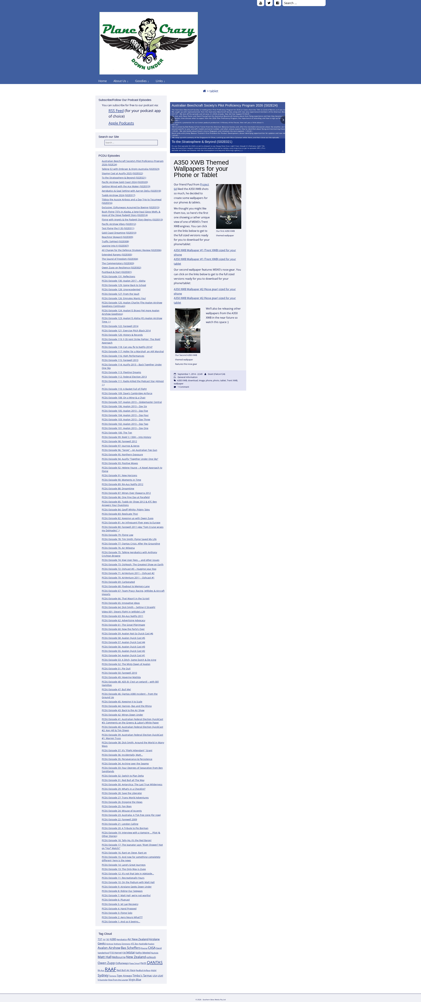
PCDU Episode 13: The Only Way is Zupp (124, 869)
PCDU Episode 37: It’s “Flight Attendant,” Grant (127, 750)
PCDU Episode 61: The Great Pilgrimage (123, 624)
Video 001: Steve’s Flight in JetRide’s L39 (123, 611)
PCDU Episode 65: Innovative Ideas (121, 602)
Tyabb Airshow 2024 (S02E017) (118, 195)
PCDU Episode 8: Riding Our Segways (122, 891)
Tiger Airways (124, 975)
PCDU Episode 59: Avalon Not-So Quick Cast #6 (127, 633)
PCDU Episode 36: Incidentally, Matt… (122, 754)
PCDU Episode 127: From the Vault (120, 293)
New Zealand (136, 957)
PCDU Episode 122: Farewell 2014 (120, 326)
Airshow (109, 944)
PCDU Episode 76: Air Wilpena (118, 547)
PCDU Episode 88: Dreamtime (118, 488)
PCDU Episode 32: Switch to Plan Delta (123, 775)
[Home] (204, 91)
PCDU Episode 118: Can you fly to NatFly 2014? (127, 347)
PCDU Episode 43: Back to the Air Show (123, 710)
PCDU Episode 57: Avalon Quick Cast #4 (123, 642)
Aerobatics (122, 939)
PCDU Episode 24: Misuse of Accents (122, 810)
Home (102, 81)
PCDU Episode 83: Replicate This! (120, 513)
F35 (124, 952)
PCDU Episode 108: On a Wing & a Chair (124, 397)
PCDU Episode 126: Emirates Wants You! (124, 298)
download (193, 380)
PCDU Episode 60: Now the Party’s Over (123, 629)
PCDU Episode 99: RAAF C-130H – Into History (126, 437)
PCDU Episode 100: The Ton (117, 432)
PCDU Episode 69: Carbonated (118, 581)
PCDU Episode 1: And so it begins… (121, 921)
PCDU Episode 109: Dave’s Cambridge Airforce (127, 393)
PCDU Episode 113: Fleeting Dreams (121, 372)
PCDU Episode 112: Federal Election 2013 (124, 376)
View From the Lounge (118, 979)
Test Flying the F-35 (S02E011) (118, 228)
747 (104, 939)
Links (159, 81)
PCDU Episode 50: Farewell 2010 (119, 672)
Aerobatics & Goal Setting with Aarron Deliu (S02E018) (131, 190)
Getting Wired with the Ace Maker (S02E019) (126, 186)
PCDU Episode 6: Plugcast (116, 899)
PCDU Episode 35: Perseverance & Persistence (127, 759)
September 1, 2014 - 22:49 (190, 374)
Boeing (144, 948)
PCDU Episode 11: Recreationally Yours (123, 877)
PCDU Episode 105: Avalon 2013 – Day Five (125, 410)
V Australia (103, 979)
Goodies (141, 81)
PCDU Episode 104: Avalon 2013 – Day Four (125, 415)
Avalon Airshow (109, 948)
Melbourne (119, 957)
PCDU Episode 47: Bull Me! (116, 689)
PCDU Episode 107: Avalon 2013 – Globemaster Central (132, 402)
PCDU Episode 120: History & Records (122, 334)
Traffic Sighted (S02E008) (115, 241)
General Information (188, 377)
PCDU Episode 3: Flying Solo (117, 912)
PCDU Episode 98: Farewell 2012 (119, 441)
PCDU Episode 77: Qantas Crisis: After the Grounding (131, 543)
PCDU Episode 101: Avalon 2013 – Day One (125, 428)
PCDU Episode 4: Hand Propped (119, 908)
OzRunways (122, 963)
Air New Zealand (138, 939)
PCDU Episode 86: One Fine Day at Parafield (126, 497)
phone (209, 380)
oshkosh (151, 957)
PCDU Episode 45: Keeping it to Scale (122, 701)
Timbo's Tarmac (142, 975)
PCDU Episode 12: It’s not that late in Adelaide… (128, 873)
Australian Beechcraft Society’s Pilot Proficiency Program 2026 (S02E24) (225, 105)
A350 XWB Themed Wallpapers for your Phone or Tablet (201, 168)
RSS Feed (116, 110)
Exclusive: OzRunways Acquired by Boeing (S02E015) (130, 207)
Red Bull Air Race (126, 970)
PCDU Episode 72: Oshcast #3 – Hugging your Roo (129, 568)
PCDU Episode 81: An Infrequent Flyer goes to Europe (131, 522)
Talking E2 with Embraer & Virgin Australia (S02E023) (130, 168)
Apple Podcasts (121, 123)
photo (216, 380)
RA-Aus (101, 970)
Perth (143, 963)
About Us (119, 81)
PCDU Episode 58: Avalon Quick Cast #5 (123, 638)
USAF (160, 975)
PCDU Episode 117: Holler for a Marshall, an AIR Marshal (133, 351)
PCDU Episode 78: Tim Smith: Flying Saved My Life (129, 539)
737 (100, 939)
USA (155, 975)
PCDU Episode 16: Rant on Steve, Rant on (124, 852)
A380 (113, 939)
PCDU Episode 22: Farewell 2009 (119, 819)
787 (108, 939)
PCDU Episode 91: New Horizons (119, 475)
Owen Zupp (106, 963)
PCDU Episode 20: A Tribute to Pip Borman (125, 828)
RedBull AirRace (143, 970)
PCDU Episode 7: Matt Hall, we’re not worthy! (126, 895)
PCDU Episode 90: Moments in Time (121, 479)
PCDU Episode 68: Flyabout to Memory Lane (126, 586)
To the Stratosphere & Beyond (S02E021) (202, 142)
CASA (152, 948)
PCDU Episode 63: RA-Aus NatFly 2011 (122, 616)
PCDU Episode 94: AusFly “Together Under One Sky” (130, 458)
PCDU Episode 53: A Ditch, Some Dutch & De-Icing (129, 659)
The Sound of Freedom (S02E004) (120, 258)
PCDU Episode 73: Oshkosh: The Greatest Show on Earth (132, 564)
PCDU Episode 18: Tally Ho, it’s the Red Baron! (126, 840)
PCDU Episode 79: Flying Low (117, 534)
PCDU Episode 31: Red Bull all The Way (123, 780)
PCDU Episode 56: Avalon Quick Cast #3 (123, 646)
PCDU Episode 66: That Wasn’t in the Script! (125, 598)
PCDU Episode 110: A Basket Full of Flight (124, 388)
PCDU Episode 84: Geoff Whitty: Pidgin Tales (126, 509)
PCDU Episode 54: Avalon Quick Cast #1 (123, 655)
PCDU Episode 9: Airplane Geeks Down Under (127, 886)
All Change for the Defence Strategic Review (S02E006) (131, 250)
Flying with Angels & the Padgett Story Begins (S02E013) (132, 219)
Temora (112, 976)
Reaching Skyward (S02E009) (117, 237)
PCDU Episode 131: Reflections (118, 276)
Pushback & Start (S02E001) (117, 272)
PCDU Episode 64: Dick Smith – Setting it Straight (128, 607)
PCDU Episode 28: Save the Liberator (122, 793)
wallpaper (178, 383)
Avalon (151, 943)
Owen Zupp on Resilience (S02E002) (121, 267)
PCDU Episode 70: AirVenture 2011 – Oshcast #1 (128, 577)
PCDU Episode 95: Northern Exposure (122, 454)
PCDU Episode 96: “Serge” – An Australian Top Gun (129, 450)
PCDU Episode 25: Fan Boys (117, 806)
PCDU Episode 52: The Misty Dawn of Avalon (126, 664)
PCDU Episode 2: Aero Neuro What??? (122, 917)
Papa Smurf (134, 963)
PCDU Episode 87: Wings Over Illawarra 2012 (126, 493)
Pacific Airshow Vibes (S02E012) (119, 224)
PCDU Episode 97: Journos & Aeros (120, 445)
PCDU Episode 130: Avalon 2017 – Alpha (123, 280)
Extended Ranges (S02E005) (117, 254)
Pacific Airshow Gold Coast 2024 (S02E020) (125, 182)
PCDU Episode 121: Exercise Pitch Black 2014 (126, 330)
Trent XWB (232, 380)
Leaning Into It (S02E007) (115, 245)
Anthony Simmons (122, 943)
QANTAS (155, 962)
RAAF (110, 969)
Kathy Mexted (143, 952)
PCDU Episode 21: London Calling (120, 823)
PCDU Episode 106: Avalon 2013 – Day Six (124, 406)
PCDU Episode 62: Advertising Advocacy (123, 620)
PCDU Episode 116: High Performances (123, 355)
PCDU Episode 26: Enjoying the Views (122, 802)
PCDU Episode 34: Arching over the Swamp (125, 763)
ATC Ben (134, 943)
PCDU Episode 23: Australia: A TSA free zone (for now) (131, 815)
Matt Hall (104, 957)
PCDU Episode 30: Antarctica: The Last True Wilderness (132, 784)
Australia (143, 943)
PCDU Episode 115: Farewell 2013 (120, 360)
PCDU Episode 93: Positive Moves (120, 463)
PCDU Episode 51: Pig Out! (116, 668)
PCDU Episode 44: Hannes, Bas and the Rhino (127, 706)
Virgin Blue (135, 979)
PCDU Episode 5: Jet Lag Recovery (120, 904)
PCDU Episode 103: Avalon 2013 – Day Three (126, 419)
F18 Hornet (116, 952)
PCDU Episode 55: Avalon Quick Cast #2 (123, 650)
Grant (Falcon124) (216, 374)
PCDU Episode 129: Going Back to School (124, 285)
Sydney (103, 975)
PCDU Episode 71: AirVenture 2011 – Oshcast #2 (128, 573)
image (202, 380)
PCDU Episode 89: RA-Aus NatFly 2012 (122, 484)
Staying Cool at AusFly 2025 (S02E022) (122, 173)
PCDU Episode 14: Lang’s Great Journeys (124, 864)
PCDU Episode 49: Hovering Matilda (121, 677)
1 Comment (183, 386)
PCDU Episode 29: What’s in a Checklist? (123, 788)
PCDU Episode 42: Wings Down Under (122, 714)
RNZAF (154, 970)
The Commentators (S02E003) (118, 263)
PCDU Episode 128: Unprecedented (121, 289)
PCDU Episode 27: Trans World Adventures (125, 797)
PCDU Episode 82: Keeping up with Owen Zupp (127, 518)
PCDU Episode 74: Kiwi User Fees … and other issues (130, 560)
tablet (223, 380)
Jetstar (130, 952)
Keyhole (154, 953)
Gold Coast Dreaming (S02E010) (119, 232)
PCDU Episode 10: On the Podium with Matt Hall (128, 882)
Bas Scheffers (131, 948)
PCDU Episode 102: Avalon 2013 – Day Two (125, 423)
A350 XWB (182, 380)
